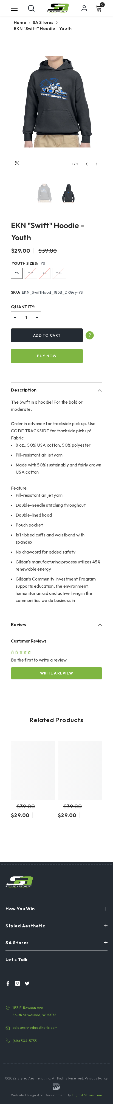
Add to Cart (47, 335)
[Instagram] (16, 983)
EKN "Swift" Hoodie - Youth (47, 231)
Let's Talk (16, 959)
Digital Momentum (87, 1095)
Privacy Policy (96, 1078)
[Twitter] (25, 983)
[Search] (31, 8)
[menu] (14, 8)
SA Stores (43, 22)
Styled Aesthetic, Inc (34, 1078)
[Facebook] (6, 983)
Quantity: (23, 306)
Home (20, 22)
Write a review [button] (56, 673)
